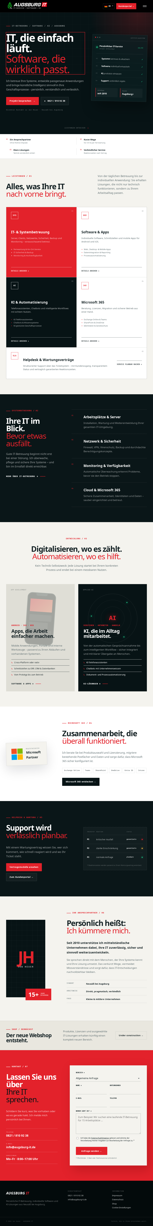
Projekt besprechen (22, 100)
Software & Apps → (22, 684)
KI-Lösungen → (92, 684)
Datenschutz (117, 1199)
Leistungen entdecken (76, 128)
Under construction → (131, 1035)
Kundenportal (126, 6)
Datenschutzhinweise (100, 1138)
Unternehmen (115, 1085)
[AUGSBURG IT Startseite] (27, 6)
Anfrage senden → (91, 1151)
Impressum (117, 1195)
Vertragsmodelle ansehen (24, 867)
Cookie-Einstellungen (121, 1207)
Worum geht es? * (83, 1111)
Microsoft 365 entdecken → (81, 781)
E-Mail (79, 1098)
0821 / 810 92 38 (54, 100)
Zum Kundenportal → (21, 877)
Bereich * (80, 1073)
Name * (79, 1085)
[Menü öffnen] (144, 6)
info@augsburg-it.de (77, 1199)
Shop (114, 1203)
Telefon (113, 1098)
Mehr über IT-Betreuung (22, 476)
